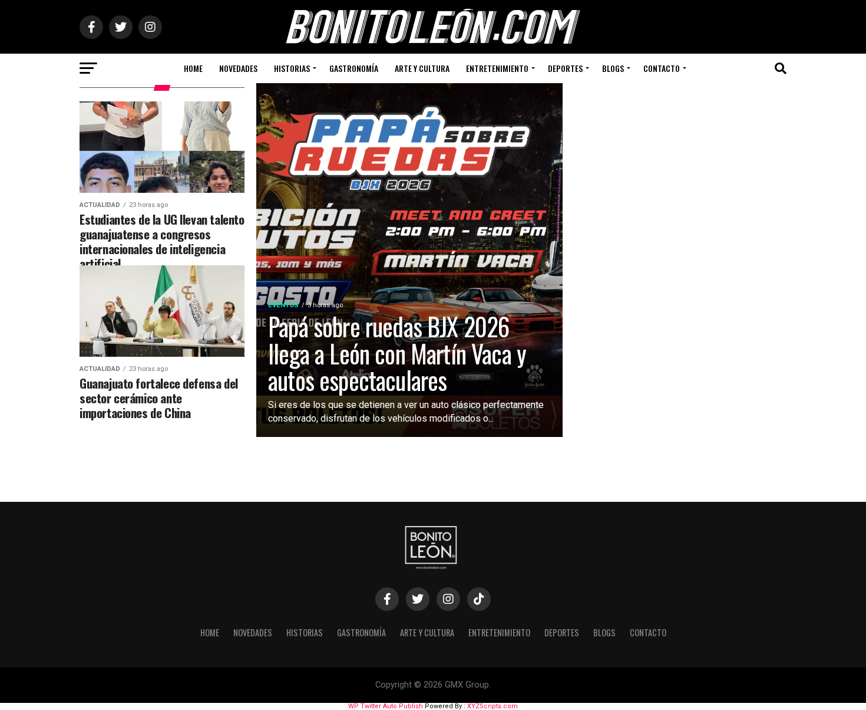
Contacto (661, 68)
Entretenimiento (497, 68)
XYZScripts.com (492, 706)
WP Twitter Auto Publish (385, 706)
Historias (292, 68)
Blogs (613, 68)
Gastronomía (353, 68)
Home (193, 68)
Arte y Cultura (422, 68)
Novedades (238, 68)
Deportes (565, 68)
